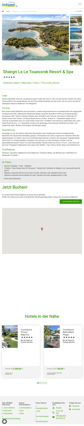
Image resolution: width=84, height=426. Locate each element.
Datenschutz (7, 413)
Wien (22, 413)
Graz (21, 411)
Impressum (7, 411)
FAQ (38, 411)
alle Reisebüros (25, 408)
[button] (4, 40)
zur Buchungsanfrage (70, 201)
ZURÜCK (79, 11)
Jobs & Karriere (9, 408)
